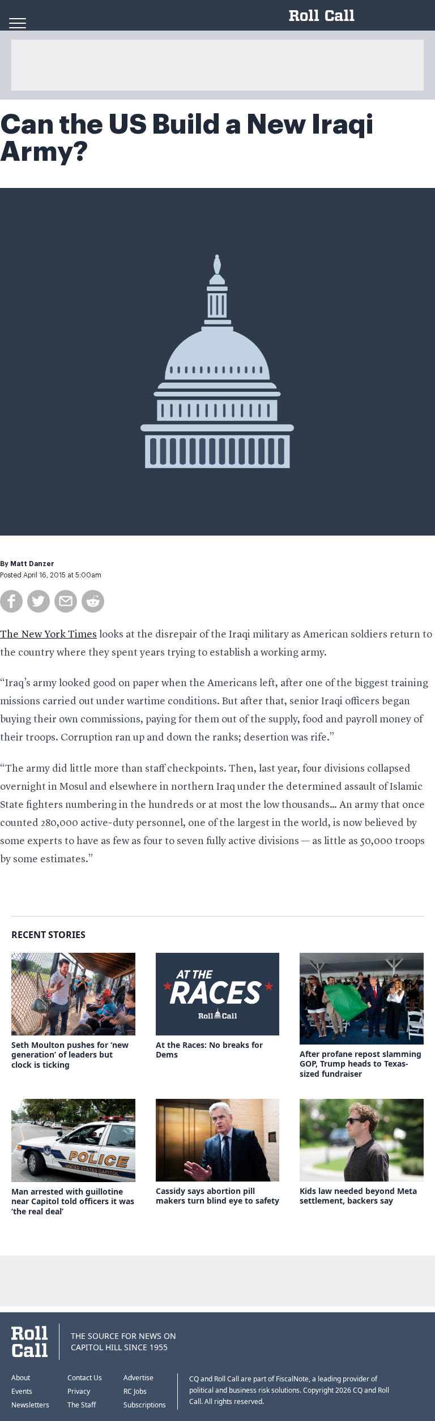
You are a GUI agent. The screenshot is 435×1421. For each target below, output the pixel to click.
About (20, 1378)
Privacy (78, 1391)
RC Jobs (135, 1391)
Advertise (138, 1378)
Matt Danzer (32, 563)
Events (21, 1391)
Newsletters (30, 1405)
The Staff (81, 1405)
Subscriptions (144, 1405)
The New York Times (48, 635)
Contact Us (84, 1378)
